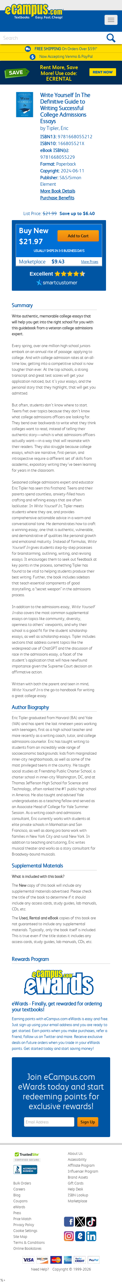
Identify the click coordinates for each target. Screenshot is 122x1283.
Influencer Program (83, 1171)
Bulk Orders (22, 1183)
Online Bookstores (27, 1248)
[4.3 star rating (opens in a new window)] (70, 274)
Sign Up (88, 1122)
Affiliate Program (81, 1165)
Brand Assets (78, 1177)
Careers (19, 1189)
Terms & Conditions (29, 1242)
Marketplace (77, 1201)
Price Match (22, 1219)
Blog (16, 1195)
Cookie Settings (25, 1230)
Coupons (20, 1201)
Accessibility (77, 1159)
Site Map (20, 1236)
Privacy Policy (23, 1224)
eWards (19, 1207)
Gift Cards (76, 1183)
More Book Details (57, 191)
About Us (75, 1153)
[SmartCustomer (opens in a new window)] (57, 283)
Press (17, 1213)
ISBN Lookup (78, 1195)
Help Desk (75, 1189)
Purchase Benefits (57, 198)
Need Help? (40, 1269)
